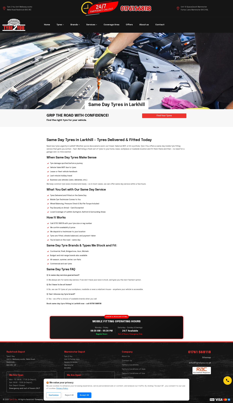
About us (144, 25)
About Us (126, 356)
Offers (129, 25)
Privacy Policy (127, 378)
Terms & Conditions (130, 365)
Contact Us (127, 361)
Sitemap (206, 358)
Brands (74, 25)
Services (91, 25)
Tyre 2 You (13, 399)
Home (47, 25)
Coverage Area (111, 25)
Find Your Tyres (164, 116)
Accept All (84, 395)
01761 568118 (59, 223)
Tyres (60, 25)
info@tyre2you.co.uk (200, 363)
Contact (159, 25)
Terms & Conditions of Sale (133, 369)
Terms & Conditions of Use (133, 373)
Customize (54, 395)
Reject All (69, 395)
